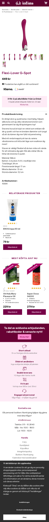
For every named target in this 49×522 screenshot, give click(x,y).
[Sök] (9, 3)
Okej (24, 517)
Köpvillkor (24, 448)
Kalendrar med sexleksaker (25, 457)
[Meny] (3, 3)
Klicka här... (24, 104)
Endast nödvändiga (24, 510)
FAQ (24, 442)
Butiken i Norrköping (24, 454)
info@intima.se (24, 420)
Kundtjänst (24, 445)
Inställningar (24, 502)
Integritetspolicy (24, 451)
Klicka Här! (24, 337)
